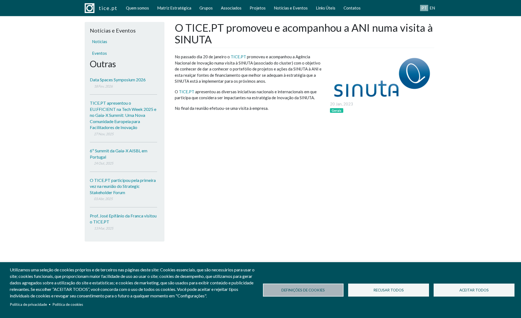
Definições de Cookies (303, 290)
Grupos (206, 7)
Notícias (99, 41)
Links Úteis (325, 7)
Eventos (99, 53)
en (432, 7)
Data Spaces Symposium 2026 (118, 79)
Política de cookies (67, 304)
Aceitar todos (474, 290)
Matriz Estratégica (174, 7)
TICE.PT (238, 56)
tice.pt (108, 8)
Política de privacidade (28, 304)
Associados (231, 7)
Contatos (352, 7)
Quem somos (137, 7)
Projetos (258, 7)
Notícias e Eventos (291, 7)
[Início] (92, 8)
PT (424, 7)
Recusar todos (388, 290)
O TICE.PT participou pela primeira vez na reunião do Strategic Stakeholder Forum (123, 186)
